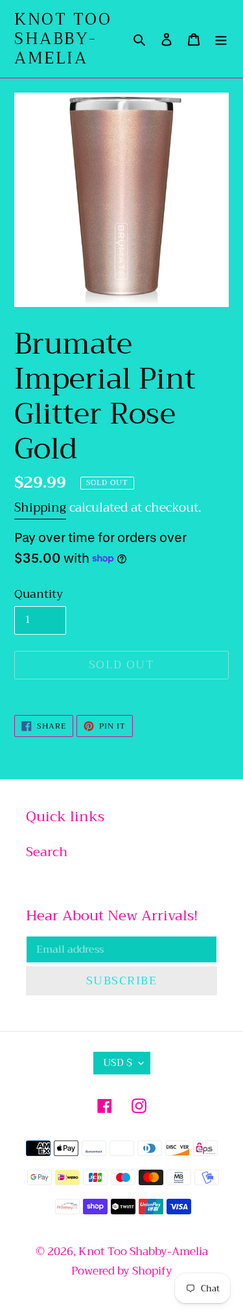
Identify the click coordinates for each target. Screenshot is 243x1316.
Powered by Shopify (121, 1271)
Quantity (38, 594)
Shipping (40, 507)
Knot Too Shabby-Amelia (62, 39)
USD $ (117, 1063)
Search (46, 852)
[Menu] (221, 39)
